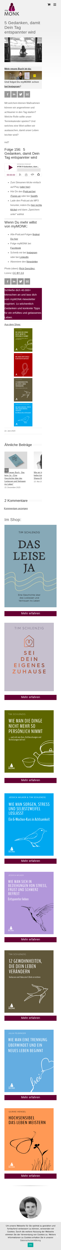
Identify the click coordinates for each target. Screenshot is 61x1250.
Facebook (15, 248)
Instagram (32, 252)
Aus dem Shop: (12, 324)
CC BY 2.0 (18, 273)
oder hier (25, 187)
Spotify (34, 196)
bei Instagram (12, 86)
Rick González (27, 268)
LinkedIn (24, 257)
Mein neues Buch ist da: (17, 69)
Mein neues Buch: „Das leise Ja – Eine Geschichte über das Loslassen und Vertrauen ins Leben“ (15, 478)
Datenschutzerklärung (30, 1240)
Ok (30, 1245)
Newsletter (32, 261)
